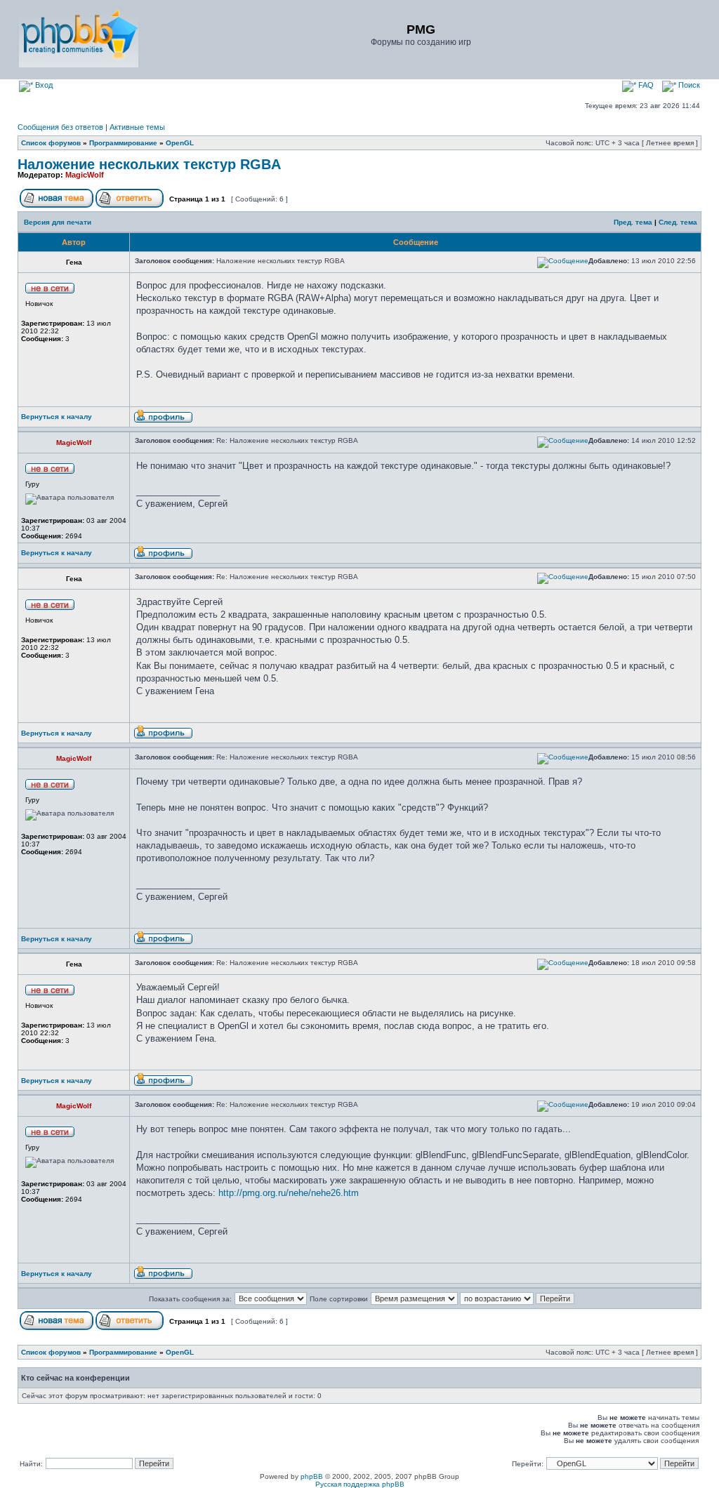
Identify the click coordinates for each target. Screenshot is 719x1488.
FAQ (645, 85)
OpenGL (180, 143)
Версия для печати (57, 222)
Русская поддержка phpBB (359, 1484)
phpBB (312, 1476)
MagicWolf (84, 175)
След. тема (678, 222)
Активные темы (137, 127)
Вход (43, 85)
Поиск (688, 85)
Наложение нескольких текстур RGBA (149, 164)
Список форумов (51, 143)
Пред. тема (633, 222)
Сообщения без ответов (60, 127)
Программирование (123, 143)
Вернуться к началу (56, 416)
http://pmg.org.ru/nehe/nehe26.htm (288, 1193)
